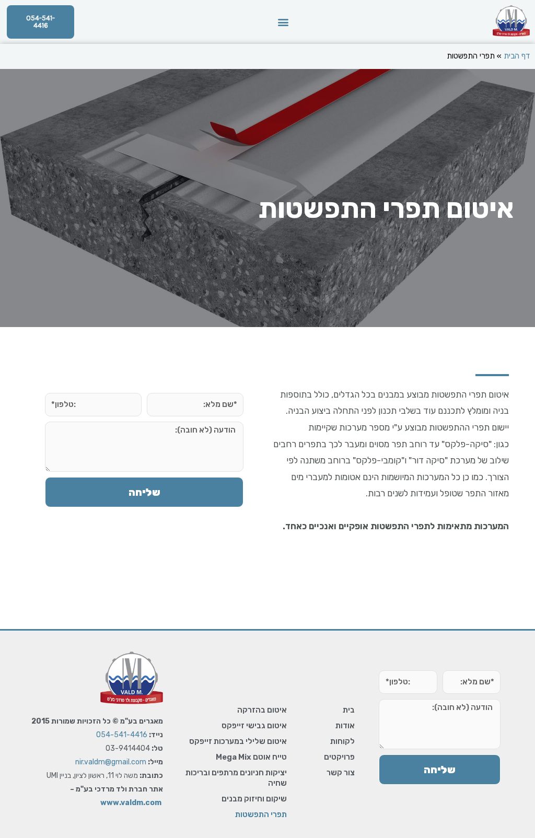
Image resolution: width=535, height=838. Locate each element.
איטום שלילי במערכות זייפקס (238, 741)
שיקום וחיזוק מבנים (254, 799)
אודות (345, 725)
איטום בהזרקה (262, 710)
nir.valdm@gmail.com (110, 762)
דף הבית (517, 56)
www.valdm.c (125, 802)
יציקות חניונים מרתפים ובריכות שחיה (236, 778)
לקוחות (342, 741)
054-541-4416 (121, 734)
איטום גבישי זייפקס (254, 725)
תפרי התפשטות (261, 814)
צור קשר (341, 772)
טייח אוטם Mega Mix (251, 757)
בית (349, 710)
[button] (283, 22)
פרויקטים (339, 757)
